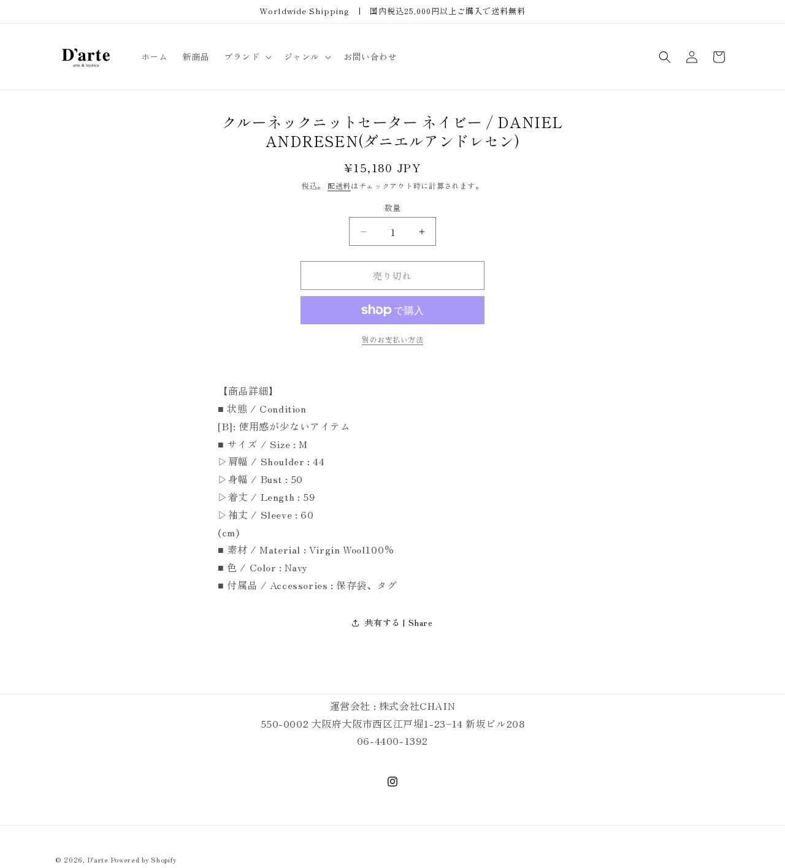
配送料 (339, 185)
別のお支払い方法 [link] (392, 339)
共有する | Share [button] (398, 622)
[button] (246, 56)
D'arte (98, 859)
